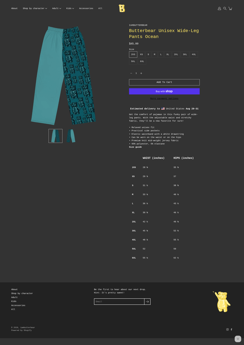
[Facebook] (231, 329)
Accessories (86, 8)
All (100, 8)
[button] (224, 8)
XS (141, 54)
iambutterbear (27, 328)
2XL (176, 54)
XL (167, 54)
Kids (68, 8)
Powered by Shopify (21, 330)
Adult (55, 8)
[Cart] (230, 8)
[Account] (219, 8)
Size (131, 49)
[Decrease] (131, 73)
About (14, 8)
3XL (185, 54)
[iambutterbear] (122, 8)
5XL (133, 61)
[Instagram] (227, 329)
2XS (133, 54)
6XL (142, 61)
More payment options (164, 98)
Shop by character (33, 8)
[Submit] (147, 301)
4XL (194, 54)
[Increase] (141, 73)
